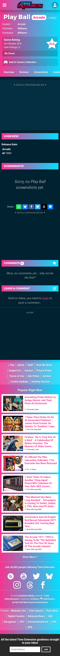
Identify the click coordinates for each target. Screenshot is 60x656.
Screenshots (41, 72)
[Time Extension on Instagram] (17, 585)
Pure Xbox (52, 610)
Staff (30, 365)
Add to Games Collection (22, 62)
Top (12, 365)
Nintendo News (36, 616)
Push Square (36, 610)
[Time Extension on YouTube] (23, 577)
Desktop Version (41, 381)
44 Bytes (34, 599)
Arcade (22, 24)
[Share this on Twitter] (37, 206)
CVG (54, 621)
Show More (29, 557)
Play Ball (24, 17)
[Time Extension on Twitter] (36, 577)
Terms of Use (16, 376)
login (45, 298)
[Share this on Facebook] (31, 206)
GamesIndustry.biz (38, 621)
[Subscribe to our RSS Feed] (10, 577)
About (21, 365)
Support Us (15, 370)
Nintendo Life (18, 610)
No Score (10, 53)
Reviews (24, 72)
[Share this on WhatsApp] (19, 206)
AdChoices (48, 599)
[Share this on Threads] (44, 206)
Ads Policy (33, 376)
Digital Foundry (16, 616)
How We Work (44, 365)
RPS (30, 627)
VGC (22, 621)
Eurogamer (10, 621)
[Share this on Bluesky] (25, 206)
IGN (50, 616)
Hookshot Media (26, 596)
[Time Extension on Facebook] (43, 585)
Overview (9, 72)
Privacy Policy (44, 370)
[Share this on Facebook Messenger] (50, 206)
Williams (22, 28)
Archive (47, 376)
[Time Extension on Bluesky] (49, 577)
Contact (28, 370)
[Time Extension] (30, 5)
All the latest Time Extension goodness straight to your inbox (30, 641)
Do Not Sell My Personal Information (30, 602)
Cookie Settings (19, 381)
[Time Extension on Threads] (30, 585)
